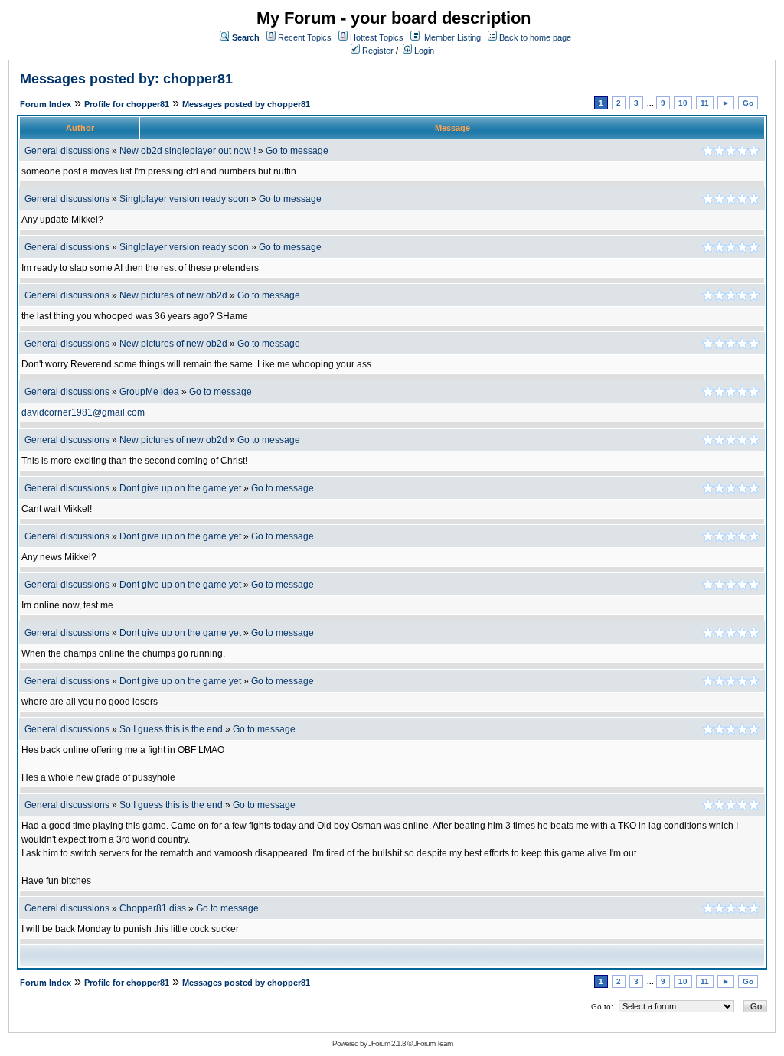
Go (748, 103)
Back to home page (535, 37)
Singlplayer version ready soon (184, 199)
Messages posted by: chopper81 (126, 78)
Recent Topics (305, 37)
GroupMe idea (149, 391)
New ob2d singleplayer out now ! (187, 150)
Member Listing (452, 37)
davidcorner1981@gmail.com (83, 412)
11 (705, 103)
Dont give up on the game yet (180, 488)
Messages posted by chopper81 (246, 104)
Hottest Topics (376, 37)
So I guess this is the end (171, 729)
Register (377, 50)
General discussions (66, 150)
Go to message (297, 150)
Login (423, 50)
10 (683, 103)
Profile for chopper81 (126, 104)
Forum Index (45, 104)
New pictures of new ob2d (173, 295)
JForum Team (432, 1043)
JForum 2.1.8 (387, 1043)
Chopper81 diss (153, 908)
